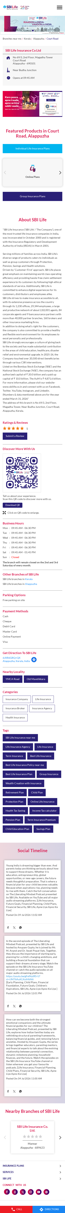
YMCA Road (13, 679)
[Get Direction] (34, 661)
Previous (5, 172)
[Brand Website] (46, 1192)
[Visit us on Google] (15, 1192)
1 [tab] (32, 30)
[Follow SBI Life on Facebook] (7, 1192)
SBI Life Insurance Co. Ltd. (32, 1128)
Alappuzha (38, 38)
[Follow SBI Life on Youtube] (38, 1192)
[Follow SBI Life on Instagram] (30, 1192)
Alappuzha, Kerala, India (16, 661)
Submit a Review (15, 435)
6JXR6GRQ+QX (11, 657)
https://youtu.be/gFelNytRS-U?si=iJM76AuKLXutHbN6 (23, 978)
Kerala (27, 38)
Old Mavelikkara (36, 679)
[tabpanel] (32, 25)
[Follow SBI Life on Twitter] (23, 1192)
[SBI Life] (16, 8)
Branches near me (12, 38)
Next (60, 172)
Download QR (12, 505)
